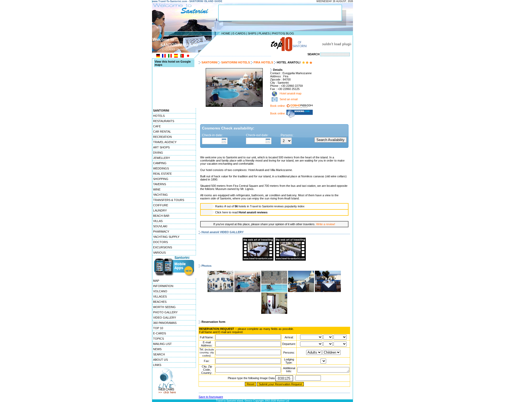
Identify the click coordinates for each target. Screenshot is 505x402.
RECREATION (162, 136)
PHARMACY (161, 231)
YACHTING (160, 194)
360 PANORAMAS (164, 322)
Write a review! (325, 224)
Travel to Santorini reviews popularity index (277, 206)
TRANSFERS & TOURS (168, 200)
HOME (225, 33)
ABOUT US (160, 359)
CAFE (157, 126)
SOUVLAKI (160, 226)
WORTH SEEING (164, 307)
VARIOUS (159, 252)
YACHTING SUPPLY (166, 236)
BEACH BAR (161, 215)
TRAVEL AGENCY (164, 142)
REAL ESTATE (162, 173)
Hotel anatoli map (290, 93)
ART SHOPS (161, 147)
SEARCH (159, 354)
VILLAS (158, 221)
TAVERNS (159, 184)
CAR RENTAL (162, 131)
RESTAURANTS (163, 121)
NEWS (157, 349)
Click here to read (241, 212)
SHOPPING (160, 178)
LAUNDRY (160, 210)
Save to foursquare (211, 396)
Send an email (288, 99)
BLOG (290, 33)
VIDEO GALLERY (164, 317)
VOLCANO (160, 291)
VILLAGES (160, 296)
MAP (156, 280)
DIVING (158, 152)
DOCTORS (160, 242)
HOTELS (159, 115)
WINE (156, 189)
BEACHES (159, 301)
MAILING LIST (162, 343)
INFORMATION (163, 286)
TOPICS (158, 338)
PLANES (264, 33)
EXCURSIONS (162, 247)
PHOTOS (278, 33)
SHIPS (252, 33)
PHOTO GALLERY (165, 312)
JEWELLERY (161, 157)
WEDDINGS (161, 168)
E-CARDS (239, 33)
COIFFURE (160, 205)
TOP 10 (158, 328)
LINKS (157, 364)
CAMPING (159, 163)
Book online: (278, 105)
